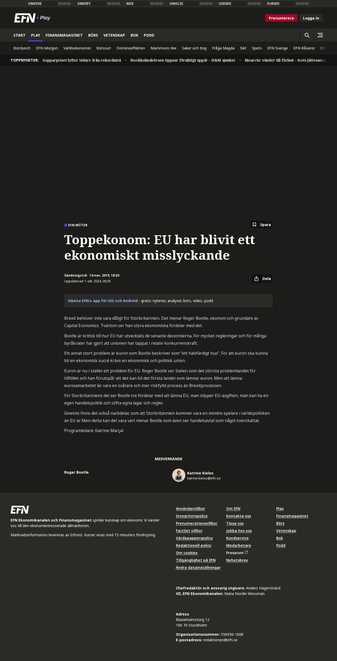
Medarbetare (238, 545)
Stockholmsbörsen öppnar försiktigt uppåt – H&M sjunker (178, 60)
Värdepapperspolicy (194, 537)
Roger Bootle (76, 472)
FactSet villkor (189, 530)
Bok (279, 537)
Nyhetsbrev (237, 560)
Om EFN (233, 508)
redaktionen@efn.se (220, 639)
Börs (280, 523)
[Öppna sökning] (306, 35)
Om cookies (186, 552)
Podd (280, 545)
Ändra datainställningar (198, 567)
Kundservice (237, 537)
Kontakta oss (238, 515)
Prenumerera (281, 18)
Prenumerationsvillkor (196, 523)
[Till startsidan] (33, 17)
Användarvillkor (190, 508)
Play (280, 508)
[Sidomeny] (319, 35)
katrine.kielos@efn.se (204, 478)
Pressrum (235, 552)
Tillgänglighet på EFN (196, 560)
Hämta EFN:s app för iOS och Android (103, 300)
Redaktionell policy (193, 545)
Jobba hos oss (239, 530)
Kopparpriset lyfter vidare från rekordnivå (77, 60)
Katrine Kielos (200, 472)
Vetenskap (286, 530)
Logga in (311, 18)
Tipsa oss (235, 523)
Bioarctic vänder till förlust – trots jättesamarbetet (286, 60)
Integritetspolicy (192, 515)
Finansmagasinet (292, 515)
